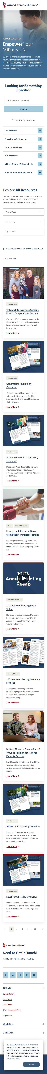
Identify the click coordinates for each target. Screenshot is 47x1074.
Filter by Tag (10, 222)
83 (35, 929)
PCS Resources (11, 155)
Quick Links (8, 1032)
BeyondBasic (8, 994)
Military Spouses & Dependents (19, 164)
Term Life (7, 988)
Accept (31, 1064)
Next (42, 929)
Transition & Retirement (16, 139)
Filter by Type (11, 212)
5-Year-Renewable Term (12, 1010)
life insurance (11, 130)
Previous (5, 929)
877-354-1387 (17, 959)
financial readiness (13, 147)
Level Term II (7, 1005)
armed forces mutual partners (18, 172)
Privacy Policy (14, 1059)
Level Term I (7, 999)
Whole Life (8, 1024)
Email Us (30, 959)
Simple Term (7, 1015)
